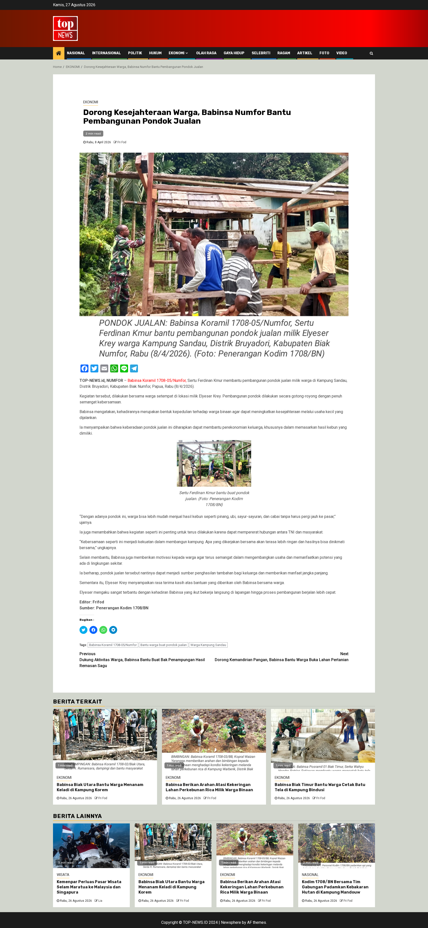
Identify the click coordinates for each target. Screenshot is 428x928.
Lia (100, 900)
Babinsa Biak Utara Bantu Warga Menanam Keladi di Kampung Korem (100, 787)
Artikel (304, 53)
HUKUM (155, 53)
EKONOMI (176, 53)
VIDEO (341, 53)
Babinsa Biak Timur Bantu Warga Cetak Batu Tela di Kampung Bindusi (320, 787)
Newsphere (231, 922)
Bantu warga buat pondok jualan (163, 645)
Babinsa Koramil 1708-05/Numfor (113, 645)
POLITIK (135, 53)
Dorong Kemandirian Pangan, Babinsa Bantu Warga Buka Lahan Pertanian (281, 656)
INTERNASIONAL (106, 53)
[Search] (371, 53)
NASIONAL (76, 53)
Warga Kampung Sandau (208, 645)
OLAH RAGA (206, 53)
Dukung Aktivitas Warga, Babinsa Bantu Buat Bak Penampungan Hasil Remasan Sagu (142, 659)
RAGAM (283, 53)
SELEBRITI (261, 53)
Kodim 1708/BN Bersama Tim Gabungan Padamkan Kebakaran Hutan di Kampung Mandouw (335, 887)
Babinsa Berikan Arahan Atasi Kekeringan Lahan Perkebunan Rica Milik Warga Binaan (209, 787)
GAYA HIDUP (234, 53)
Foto (324, 53)
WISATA (63, 875)
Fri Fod (121, 142)
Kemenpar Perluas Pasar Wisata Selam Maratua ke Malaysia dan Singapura (89, 887)
